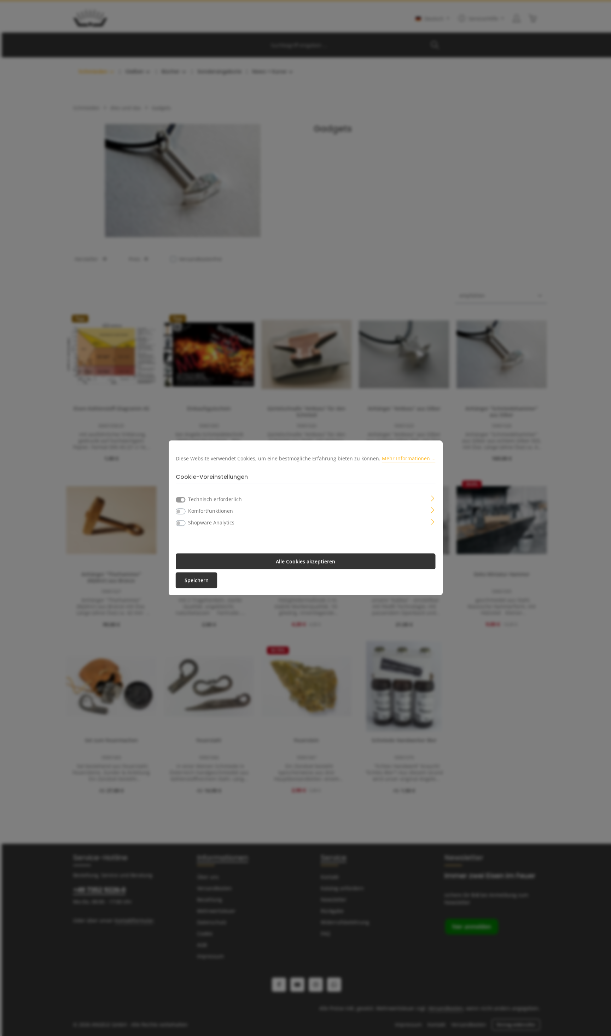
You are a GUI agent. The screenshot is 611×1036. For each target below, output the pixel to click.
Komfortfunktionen (210, 511)
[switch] (181, 511)
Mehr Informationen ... (409, 458)
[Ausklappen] (433, 498)
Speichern (197, 580)
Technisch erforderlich (215, 499)
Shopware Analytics (211, 522)
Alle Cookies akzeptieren (305, 561)
